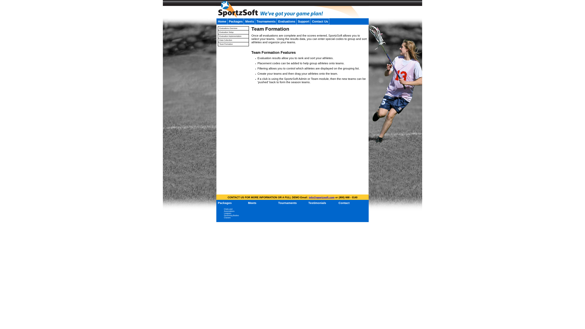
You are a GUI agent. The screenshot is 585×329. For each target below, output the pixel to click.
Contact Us (320, 21)
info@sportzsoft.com (322, 197)
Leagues (227, 213)
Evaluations (286, 21)
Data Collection (225, 40)
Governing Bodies (231, 215)
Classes (227, 218)
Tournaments (266, 21)
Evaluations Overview (228, 28)
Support (303, 21)
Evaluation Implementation (230, 36)
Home (222, 21)
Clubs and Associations (229, 210)
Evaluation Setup (226, 32)
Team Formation (226, 44)
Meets (249, 21)
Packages (236, 21)
